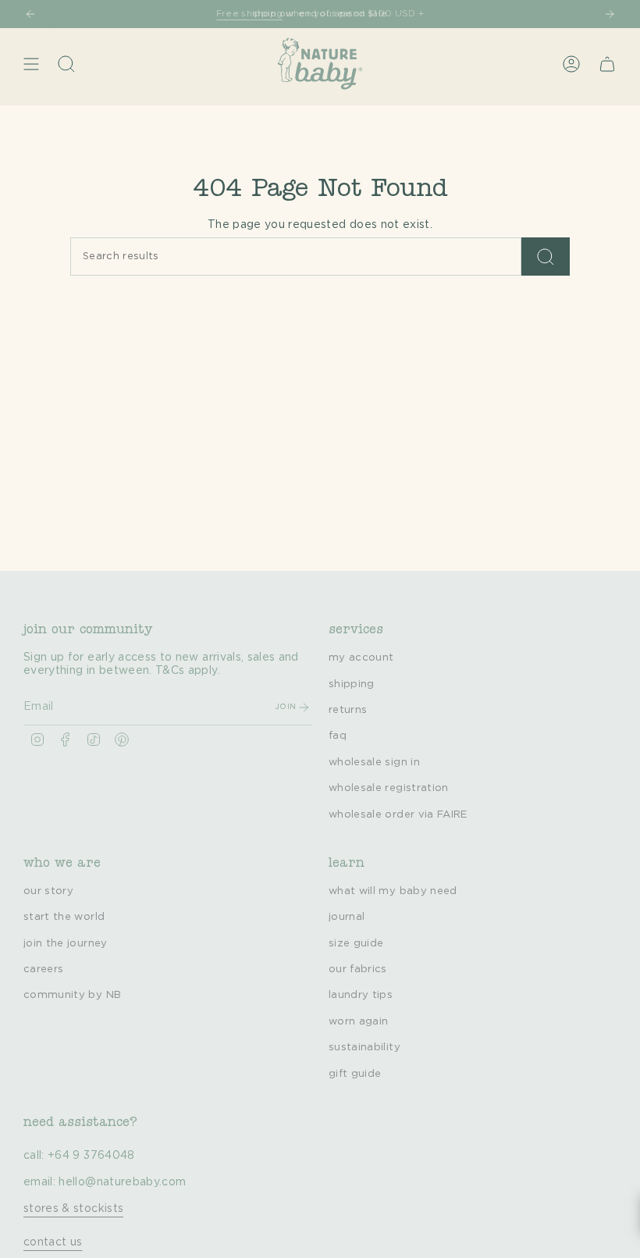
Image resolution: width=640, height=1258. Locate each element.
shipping (352, 684)
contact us (53, 1242)
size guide (356, 943)
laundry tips (361, 994)
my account (361, 657)
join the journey (65, 943)
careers (43, 969)
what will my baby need (393, 891)
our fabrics (358, 969)
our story (48, 891)
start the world (64, 916)
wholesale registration (389, 787)
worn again (359, 1021)
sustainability (364, 1047)
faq (338, 735)
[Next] (610, 14)
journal (346, 916)
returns (348, 709)
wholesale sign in (374, 762)
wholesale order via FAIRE (398, 814)
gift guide (355, 1073)
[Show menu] (31, 63)
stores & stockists (73, 1208)
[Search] (545, 256)
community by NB (72, 994)
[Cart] (607, 63)
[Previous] (30, 14)
